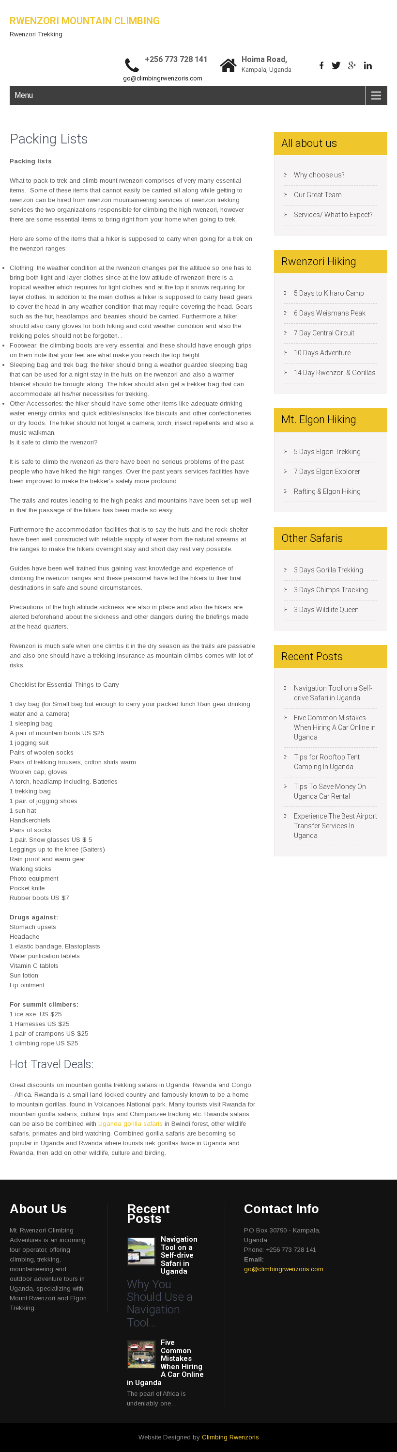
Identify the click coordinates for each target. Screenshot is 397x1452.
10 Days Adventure (322, 353)
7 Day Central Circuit (324, 333)
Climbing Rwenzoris (230, 1437)
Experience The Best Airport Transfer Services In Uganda (335, 825)
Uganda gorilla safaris (130, 1123)
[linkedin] (368, 65)
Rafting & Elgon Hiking (327, 491)
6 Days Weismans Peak (330, 313)
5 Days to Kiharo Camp (329, 293)
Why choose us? (319, 175)
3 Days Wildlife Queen (326, 610)
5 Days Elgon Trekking (327, 452)
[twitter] (336, 65)
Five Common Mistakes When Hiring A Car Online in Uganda (335, 727)
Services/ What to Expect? (333, 215)
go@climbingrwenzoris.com (162, 78)
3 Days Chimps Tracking (331, 590)
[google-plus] (352, 65)
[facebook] (321, 65)
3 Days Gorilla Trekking (328, 570)
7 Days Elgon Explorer (327, 471)
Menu (24, 95)
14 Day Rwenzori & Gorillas (335, 373)
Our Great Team (318, 195)
